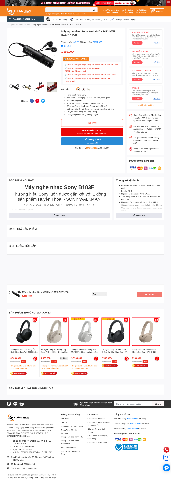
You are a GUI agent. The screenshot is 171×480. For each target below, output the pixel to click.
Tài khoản (143, 10)
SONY (76, 42)
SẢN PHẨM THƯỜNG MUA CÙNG (30, 312)
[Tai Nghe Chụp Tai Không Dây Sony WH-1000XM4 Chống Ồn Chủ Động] (55, 332)
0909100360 (132, 428)
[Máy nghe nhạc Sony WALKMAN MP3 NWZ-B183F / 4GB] (33, 55)
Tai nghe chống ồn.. (52, 14)
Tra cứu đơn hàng (59, 19)
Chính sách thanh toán (97, 442)
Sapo (54, 477)
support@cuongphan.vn (27, 468)
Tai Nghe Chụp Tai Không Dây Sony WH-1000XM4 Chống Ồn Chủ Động (54, 352)
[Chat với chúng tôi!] (166, 467)
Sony (43, 193)
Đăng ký (158, 404)
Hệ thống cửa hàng (129, 11)
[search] (94, 9)
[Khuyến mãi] (85, 3)
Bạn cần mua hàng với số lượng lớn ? (91, 19)
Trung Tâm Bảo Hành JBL (72, 437)
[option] (33, 55)
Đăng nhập (142, 12)
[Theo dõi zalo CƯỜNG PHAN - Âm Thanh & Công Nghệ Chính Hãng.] (15, 403)
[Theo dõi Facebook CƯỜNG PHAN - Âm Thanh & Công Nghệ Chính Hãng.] (9, 403)
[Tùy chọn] (35, 359)
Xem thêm (60, 215)
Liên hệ (64, 422)
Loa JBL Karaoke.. (68, 14)
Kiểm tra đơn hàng (69, 447)
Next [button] (55, 55)
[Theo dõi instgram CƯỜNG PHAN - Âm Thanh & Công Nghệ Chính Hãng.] (22, 403)
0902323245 (112, 13)
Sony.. (83, 14)
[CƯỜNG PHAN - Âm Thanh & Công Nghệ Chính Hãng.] (23, 11)
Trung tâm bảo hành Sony (72, 426)
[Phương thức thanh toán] (145, 168)
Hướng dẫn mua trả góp (125, 19)
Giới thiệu (65, 418)
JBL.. (78, 14)
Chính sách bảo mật (96, 418)
